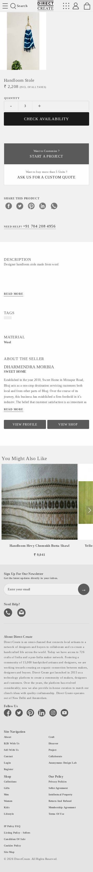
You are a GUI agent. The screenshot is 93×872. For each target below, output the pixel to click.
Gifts (7, 788)
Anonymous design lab (63, 762)
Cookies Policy (12, 845)
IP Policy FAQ (12, 826)
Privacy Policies (58, 781)
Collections (10, 781)
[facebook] (8, 205)
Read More (13, 293)
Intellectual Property (61, 794)
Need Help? (30, 226)
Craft (52, 737)
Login (7, 762)
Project (53, 749)
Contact (8, 756)
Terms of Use (56, 813)
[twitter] (20, 205)
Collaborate (55, 756)
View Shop (68, 424)
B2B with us (11, 743)
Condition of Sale (14, 839)
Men (6, 794)
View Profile (25, 424)
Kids (7, 807)
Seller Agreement (58, 788)
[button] (89, 510)
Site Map (9, 852)
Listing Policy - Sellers (17, 832)
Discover (53, 743)
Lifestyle (9, 813)
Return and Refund (60, 801)
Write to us (22, 612)
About (7, 737)
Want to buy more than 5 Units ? (46, 175)
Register (8, 769)
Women (8, 801)
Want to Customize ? (46, 154)
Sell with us (11, 749)
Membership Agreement (62, 807)
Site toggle (5, 6)
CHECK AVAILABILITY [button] (46, 119)
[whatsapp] (54, 205)
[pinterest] (31, 205)
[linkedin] (42, 205)
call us (8, 612)
